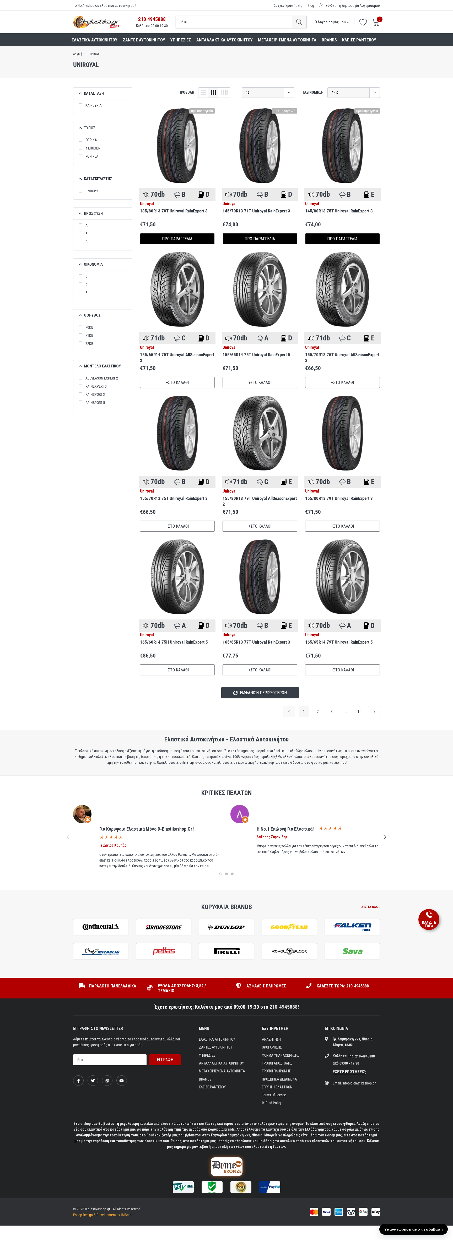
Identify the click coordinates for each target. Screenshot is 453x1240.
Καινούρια (93, 105)
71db (89, 335)
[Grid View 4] (224, 93)
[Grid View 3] (213, 93)
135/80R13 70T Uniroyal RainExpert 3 (174, 210)
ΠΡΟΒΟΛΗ (186, 92)
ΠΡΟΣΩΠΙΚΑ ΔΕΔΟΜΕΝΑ (279, 1079)
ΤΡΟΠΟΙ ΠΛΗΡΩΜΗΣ (276, 1071)
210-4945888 (283, 1007)
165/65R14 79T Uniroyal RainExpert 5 (339, 642)
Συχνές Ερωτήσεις (288, 5)
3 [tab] (232, 874)
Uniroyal (95, 54)
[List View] (203, 93)
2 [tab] (226, 874)
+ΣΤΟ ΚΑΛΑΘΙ (177, 382)
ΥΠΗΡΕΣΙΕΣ (180, 39)
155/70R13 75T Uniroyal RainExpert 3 (174, 498)
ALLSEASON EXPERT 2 (101, 378)
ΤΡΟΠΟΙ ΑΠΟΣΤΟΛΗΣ (277, 1063)
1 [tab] (220, 874)
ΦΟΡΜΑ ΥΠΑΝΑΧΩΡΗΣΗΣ (280, 1055)
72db (89, 343)
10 (359, 711)
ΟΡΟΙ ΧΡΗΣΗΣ (272, 1047)
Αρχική (77, 54)
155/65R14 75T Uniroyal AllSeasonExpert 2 (177, 357)
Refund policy (272, 1103)
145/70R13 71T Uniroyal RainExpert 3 (256, 210)
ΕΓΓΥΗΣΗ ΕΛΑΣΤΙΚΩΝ (277, 1087)
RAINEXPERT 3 (96, 386)
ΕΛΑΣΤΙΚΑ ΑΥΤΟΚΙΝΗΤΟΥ (94, 39)
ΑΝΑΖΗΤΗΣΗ (271, 1039)
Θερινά (91, 140)
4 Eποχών (92, 148)
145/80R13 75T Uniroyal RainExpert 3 (339, 210)
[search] (299, 22)
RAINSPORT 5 (95, 402)
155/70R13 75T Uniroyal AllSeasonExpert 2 (342, 357)
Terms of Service (274, 1095)
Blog (311, 5)
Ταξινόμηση (312, 92)
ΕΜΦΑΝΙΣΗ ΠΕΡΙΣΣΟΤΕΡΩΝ (263, 692)
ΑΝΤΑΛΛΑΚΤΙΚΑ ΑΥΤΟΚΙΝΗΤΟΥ (224, 39)
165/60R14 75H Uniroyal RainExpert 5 (174, 642)
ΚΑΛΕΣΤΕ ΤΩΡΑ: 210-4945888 (343, 986)
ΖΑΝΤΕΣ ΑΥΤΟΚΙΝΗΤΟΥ (144, 39)
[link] (177, 145)
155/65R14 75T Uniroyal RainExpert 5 (256, 354)
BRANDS (329, 39)
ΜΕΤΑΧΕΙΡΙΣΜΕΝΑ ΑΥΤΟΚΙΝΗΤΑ (287, 39)
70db (89, 327)
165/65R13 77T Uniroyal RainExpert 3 (256, 642)
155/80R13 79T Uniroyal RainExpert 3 (339, 498)
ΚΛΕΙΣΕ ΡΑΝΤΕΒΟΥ (359, 39)
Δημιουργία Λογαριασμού (361, 5)
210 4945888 (152, 19)
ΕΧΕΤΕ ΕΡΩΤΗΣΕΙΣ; (349, 1071)
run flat (92, 156)
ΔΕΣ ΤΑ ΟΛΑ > (370, 907)
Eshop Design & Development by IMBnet (102, 1215)
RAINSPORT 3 (95, 394)
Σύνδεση (332, 5)
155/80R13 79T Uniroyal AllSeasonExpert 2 (260, 501)
